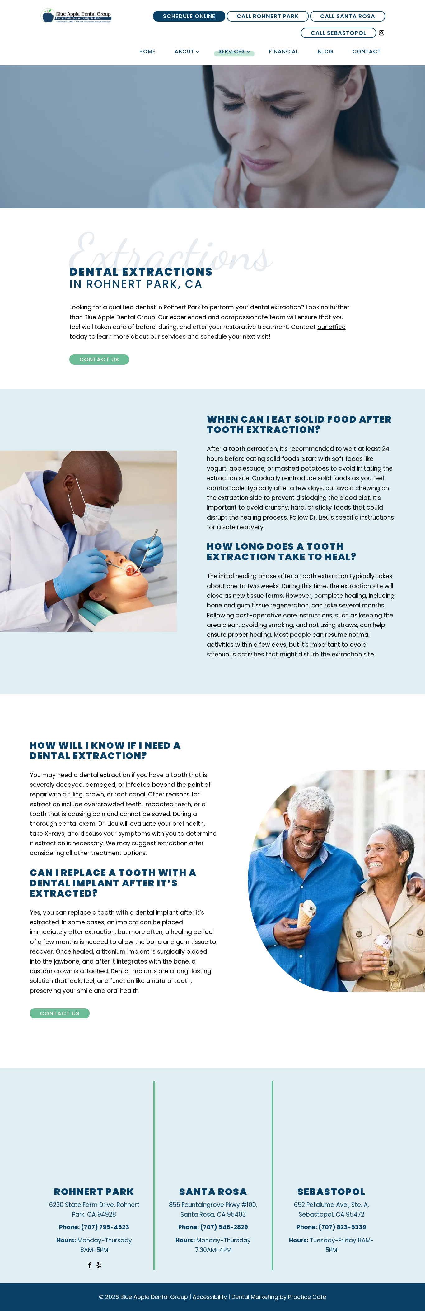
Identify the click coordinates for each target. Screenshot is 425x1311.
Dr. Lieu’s (322, 517)
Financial (284, 51)
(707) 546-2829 (224, 1227)
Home (147, 51)
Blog (326, 51)
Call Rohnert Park (268, 16)
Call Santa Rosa (347, 16)
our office (331, 327)
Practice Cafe (307, 1297)
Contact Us (99, 359)
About (184, 51)
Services (231, 51)
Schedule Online (189, 16)
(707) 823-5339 (342, 1227)
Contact (367, 51)
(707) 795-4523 (105, 1227)
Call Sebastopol (338, 33)
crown (63, 971)
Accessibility (210, 1297)
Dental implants (134, 971)
